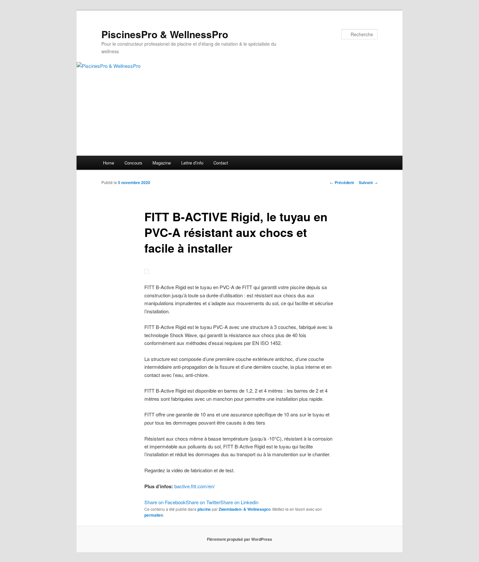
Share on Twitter (203, 502)
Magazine (161, 163)
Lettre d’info (192, 163)
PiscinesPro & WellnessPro (164, 34)
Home (108, 163)
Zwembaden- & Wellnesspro (244, 509)
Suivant (368, 182)
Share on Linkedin (239, 502)
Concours (133, 163)
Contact (220, 163)
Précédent (342, 182)
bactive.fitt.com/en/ (194, 486)
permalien (153, 515)
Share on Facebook (165, 502)
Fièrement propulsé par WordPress (239, 539)
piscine (204, 509)
